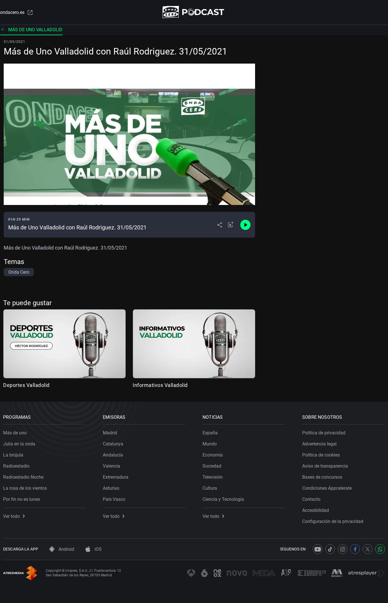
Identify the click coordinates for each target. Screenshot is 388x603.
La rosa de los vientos (25, 488)
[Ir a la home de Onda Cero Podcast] (194, 12)
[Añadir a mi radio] (231, 225)
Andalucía (113, 455)
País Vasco (114, 499)
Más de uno (15, 433)
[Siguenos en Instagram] (342, 549)
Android (65, 549)
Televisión (213, 477)
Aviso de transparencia (325, 466)
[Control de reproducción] (245, 225)
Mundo (210, 444)
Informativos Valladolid (160, 385)
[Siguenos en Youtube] (317, 549)
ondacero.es (12, 12)
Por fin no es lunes (21, 499)
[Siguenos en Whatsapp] (380, 549)
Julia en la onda (19, 444)
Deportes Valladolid (26, 385)
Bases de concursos (322, 477)
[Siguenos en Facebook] (355, 549)
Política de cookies (321, 455)
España (210, 433)
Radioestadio (16, 466)
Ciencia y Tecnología (223, 499)
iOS (97, 549)
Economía (213, 455)
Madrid (110, 433)
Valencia (111, 466)
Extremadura (115, 477)
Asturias (111, 488)
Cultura (210, 488)
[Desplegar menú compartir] (220, 225)
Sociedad (212, 466)
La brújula (13, 455)
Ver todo (11, 516)
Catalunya (113, 444)
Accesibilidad (315, 510)
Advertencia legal (319, 444)
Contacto (311, 499)
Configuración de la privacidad (332, 521)
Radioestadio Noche (23, 477)
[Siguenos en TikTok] (330, 549)
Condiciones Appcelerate (327, 488)
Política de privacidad (323, 433)
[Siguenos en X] (367, 549)
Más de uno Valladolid (35, 29)
